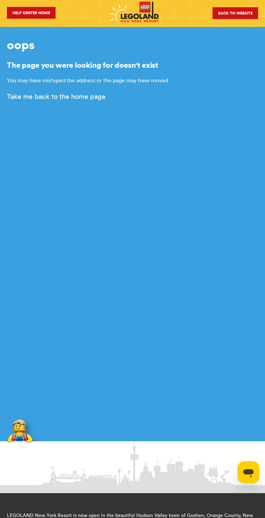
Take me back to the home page (56, 96)
